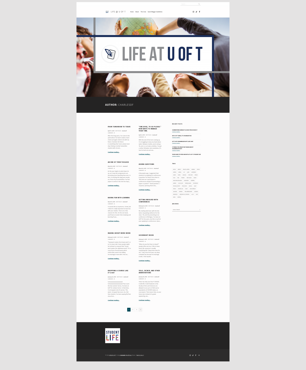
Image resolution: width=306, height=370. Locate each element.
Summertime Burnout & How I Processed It (184, 130)
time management (188, 191)
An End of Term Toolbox (118, 162)
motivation (195, 183)
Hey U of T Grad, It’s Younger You (182, 135)
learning (193, 180)
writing (179, 197)
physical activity (176, 185)
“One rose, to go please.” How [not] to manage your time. (150, 129)
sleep (195, 185)
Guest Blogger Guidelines (155, 12)
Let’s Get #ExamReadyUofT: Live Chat (182, 141)
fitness (196, 174)
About (137, 12)
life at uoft (180, 183)
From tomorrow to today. (119, 127)
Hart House (189, 177)
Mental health (188, 183)
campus (174, 172)
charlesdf (124, 130)
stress (174, 188)
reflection (184, 185)
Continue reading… (114, 152)
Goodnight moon (146, 235)
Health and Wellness (177, 180)
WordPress (129, 355)
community (193, 172)
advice (174, 169)
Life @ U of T (118, 11)
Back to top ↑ (140, 355)
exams (179, 174)
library (174, 183)
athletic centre (186, 169)
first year (190, 174)
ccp (184, 172)
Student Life (180, 188)
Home (132, 12)
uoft (197, 194)
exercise (184, 174)
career (179, 172)
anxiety (179, 169)
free (178, 177)
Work (174, 197)
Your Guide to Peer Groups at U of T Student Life (186, 154)
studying (175, 191)
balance (193, 169)
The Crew (143, 12)
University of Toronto (184, 194)
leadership (186, 180)
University (175, 194)
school (190, 185)
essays (174, 174)
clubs (188, 172)
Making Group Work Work (119, 233)
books (198, 169)
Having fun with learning (119, 198)
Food (174, 177)
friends (183, 177)
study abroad (193, 188)
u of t (192, 194)
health (195, 177)
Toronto (196, 191)
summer (180, 191)
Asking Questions (146, 164)
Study (186, 188)
